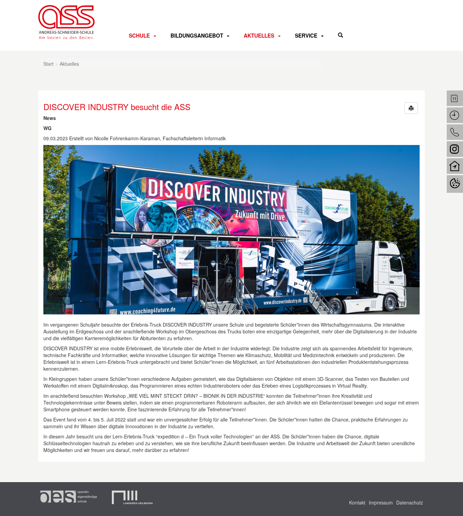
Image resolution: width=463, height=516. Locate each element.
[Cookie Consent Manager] (455, 184)
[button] (411, 108)
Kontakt (357, 502)
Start (48, 63)
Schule (139, 35)
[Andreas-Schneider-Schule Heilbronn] (66, 22)
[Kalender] (455, 98)
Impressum (381, 502)
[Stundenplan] (455, 115)
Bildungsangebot (196, 35)
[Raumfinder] (455, 166)
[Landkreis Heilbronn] (132, 497)
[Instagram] (455, 149)
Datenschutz (409, 502)
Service (306, 35)
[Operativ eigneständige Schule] (67, 497)
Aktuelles (259, 35)
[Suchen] (340, 35)
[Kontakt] (455, 132)
